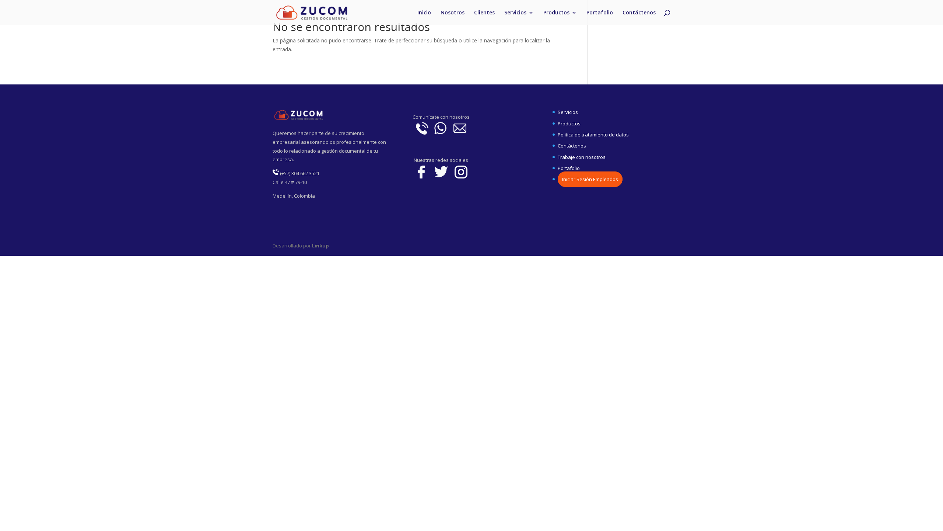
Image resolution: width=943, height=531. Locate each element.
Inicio (424, 13)
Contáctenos (639, 13)
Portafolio (599, 13)
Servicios (515, 13)
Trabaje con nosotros (582, 157)
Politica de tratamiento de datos (593, 134)
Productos (556, 13)
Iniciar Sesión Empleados (590, 179)
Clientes (484, 13)
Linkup (320, 245)
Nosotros (453, 13)
